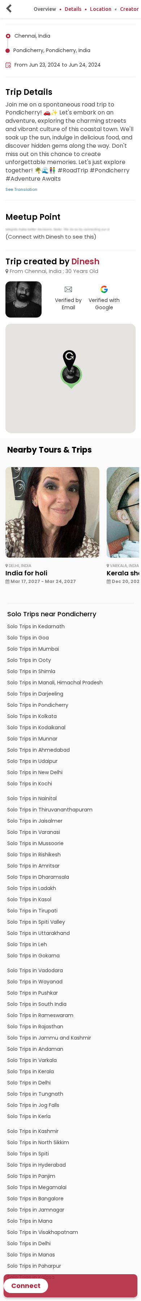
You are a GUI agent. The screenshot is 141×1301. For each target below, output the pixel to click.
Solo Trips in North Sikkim (38, 1142)
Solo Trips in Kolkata (32, 716)
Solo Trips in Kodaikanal (36, 727)
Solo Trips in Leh (27, 944)
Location (100, 9)
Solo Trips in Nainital (32, 798)
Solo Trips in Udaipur (32, 761)
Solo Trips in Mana (29, 1221)
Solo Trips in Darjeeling (35, 693)
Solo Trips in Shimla (31, 671)
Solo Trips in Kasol (29, 899)
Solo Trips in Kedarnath (36, 626)
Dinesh (85, 261)
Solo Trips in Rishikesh (34, 854)
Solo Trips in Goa (28, 637)
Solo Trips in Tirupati (32, 910)
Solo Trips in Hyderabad (36, 1164)
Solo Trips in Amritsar (33, 865)
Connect (25, 1285)
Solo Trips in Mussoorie (35, 843)
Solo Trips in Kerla (29, 1116)
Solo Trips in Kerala (30, 1071)
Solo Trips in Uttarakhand (38, 933)
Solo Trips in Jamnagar (35, 1209)
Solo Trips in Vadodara (35, 970)
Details (73, 9)
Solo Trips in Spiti (28, 1153)
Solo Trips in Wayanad (35, 981)
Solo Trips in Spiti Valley (36, 922)
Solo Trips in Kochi (29, 783)
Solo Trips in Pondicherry (37, 705)
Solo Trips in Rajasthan (35, 1026)
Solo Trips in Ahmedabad (38, 750)
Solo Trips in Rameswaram (40, 1015)
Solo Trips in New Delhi (35, 772)
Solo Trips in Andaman (35, 1049)
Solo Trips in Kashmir (33, 1131)
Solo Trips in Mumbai (33, 648)
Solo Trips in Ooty (29, 660)
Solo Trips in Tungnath (35, 1094)
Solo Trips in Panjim (31, 1176)
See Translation (21, 189)
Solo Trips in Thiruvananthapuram (50, 809)
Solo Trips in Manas (31, 1254)
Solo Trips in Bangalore (35, 1198)
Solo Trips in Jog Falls (33, 1105)
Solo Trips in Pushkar (32, 992)
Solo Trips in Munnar (32, 738)
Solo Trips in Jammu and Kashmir (49, 1037)
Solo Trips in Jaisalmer (35, 820)
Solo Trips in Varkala (32, 1060)
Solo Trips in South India (37, 1004)
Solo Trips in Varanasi (33, 832)
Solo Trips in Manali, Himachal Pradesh (55, 682)
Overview (45, 9)
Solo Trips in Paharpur (34, 1265)
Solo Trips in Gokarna (33, 955)
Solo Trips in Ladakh (31, 888)
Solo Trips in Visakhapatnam (42, 1232)
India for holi (26, 573)
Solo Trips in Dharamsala (38, 877)
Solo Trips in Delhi (29, 1082)
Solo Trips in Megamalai (37, 1187)
